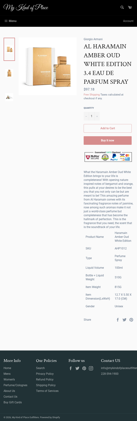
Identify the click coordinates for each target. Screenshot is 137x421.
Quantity (89, 108)
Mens (7, 373)
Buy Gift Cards (13, 402)
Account (128, 21)
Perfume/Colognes (15, 385)
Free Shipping (92, 94)
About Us (9, 391)
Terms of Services (47, 391)
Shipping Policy (46, 385)
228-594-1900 (109, 373)
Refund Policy (45, 379)
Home (7, 368)
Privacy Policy (45, 373)
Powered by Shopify (50, 417)
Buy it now (107, 140)
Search (40, 368)
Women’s (9, 379)
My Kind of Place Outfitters (25, 417)
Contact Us (10, 396)
